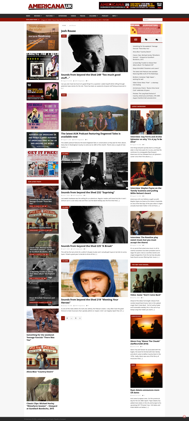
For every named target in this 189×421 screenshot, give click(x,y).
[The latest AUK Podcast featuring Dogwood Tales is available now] (94, 112)
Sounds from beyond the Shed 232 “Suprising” (88, 192)
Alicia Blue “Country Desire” (40, 228)
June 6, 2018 (135, 346)
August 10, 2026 (67, 81)
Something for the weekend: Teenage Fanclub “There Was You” (41, 201)
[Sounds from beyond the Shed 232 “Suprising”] (94, 171)
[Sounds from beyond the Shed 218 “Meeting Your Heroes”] (94, 278)
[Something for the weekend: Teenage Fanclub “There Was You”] (43, 198)
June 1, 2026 (66, 195)
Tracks (82, 16)
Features (49, 16)
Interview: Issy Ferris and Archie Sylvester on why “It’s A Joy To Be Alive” (146, 139)
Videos (73, 16)
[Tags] (146, 39)
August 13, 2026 (136, 196)
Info (114, 16)
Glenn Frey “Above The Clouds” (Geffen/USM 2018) (145, 342)
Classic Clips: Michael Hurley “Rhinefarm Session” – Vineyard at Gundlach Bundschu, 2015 (42, 250)
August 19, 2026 (136, 144)
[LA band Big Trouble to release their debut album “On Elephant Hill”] (43, 270)
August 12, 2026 (136, 245)
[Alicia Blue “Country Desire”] (43, 222)
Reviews (37, 16)
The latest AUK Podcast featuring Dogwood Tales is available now (90, 135)
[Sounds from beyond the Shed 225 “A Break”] (94, 224)
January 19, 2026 (67, 305)
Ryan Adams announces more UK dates (144, 391)
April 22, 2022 (136, 298)
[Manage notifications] (184, 416)
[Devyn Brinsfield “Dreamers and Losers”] (43, 294)
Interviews (62, 16)
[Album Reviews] (146, 327)
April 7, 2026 (66, 249)
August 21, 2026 (40, 206)
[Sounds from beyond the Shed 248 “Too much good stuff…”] (94, 53)
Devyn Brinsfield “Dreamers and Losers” (42, 299)
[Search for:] (153, 19)
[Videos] (146, 281)
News (28, 16)
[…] (62, 88)
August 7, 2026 (67, 139)
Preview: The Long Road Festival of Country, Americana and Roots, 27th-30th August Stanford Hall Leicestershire (146, 96)
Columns (92, 16)
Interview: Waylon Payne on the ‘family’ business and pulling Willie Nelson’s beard (145, 191)
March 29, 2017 (136, 395)
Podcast (105, 16)
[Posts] (135, 39)
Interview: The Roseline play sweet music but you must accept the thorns (144, 240)
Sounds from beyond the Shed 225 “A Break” (87, 246)
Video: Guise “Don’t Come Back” (145, 295)
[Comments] (156, 39)
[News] (146, 376)
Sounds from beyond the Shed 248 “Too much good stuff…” (90, 76)
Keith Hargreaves (80, 81)
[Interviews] (146, 122)
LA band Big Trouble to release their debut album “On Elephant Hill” (42, 274)
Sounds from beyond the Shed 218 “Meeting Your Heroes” (89, 301)
